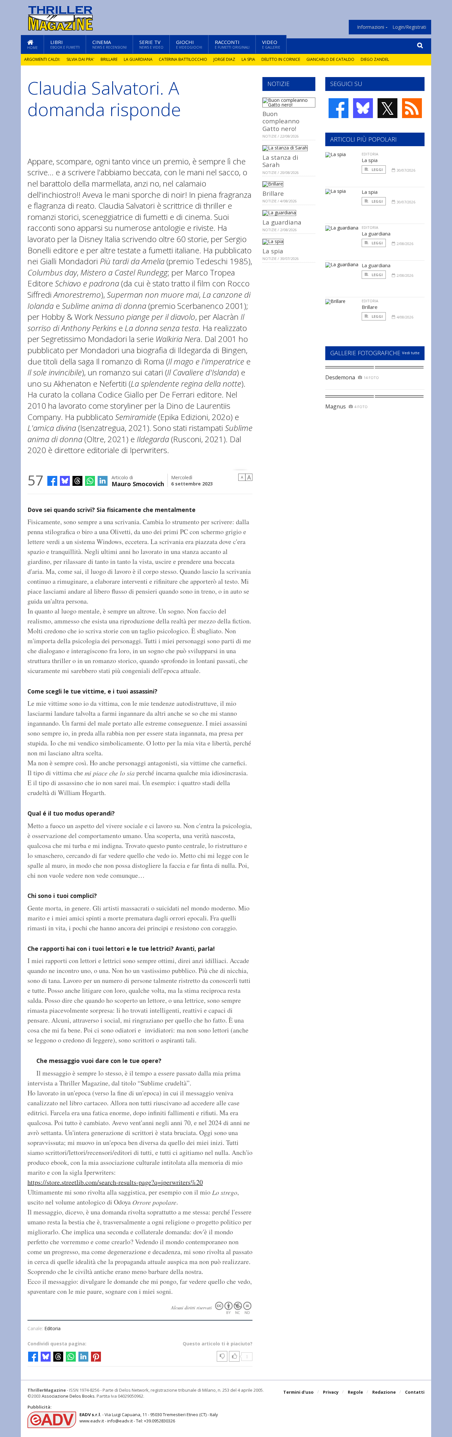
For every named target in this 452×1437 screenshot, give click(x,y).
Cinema (109, 44)
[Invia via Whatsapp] (90, 480)
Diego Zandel (375, 59)
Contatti (415, 1392)
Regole (355, 1392)
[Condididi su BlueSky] (64, 480)
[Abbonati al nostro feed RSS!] (412, 108)
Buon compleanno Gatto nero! (280, 121)
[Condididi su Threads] (77, 480)
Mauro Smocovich (138, 483)
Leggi (377, 169)
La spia (248, 59)
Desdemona (340, 377)
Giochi (189, 44)
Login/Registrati (409, 27)
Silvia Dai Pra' (80, 59)
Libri (65, 44)
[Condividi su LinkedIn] (102, 480)
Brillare (109, 59)
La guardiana (138, 59)
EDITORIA (370, 154)
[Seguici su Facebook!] (338, 108)
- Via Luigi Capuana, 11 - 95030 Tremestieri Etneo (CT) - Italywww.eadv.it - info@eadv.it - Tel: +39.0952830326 (148, 1417)
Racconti (232, 44)
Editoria (52, 1328)
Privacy (331, 1392)
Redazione (384, 1392)
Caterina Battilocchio (183, 59)
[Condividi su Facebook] (52, 480)
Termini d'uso (298, 1392)
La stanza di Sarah (280, 161)
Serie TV (151, 44)
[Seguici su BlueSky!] (363, 108)
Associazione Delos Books (68, 1396)
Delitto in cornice (280, 59)
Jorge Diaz (224, 59)
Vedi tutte (411, 352)
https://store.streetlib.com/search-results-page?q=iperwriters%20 (115, 1182)
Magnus (335, 406)
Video (271, 44)
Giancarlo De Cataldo (330, 59)
